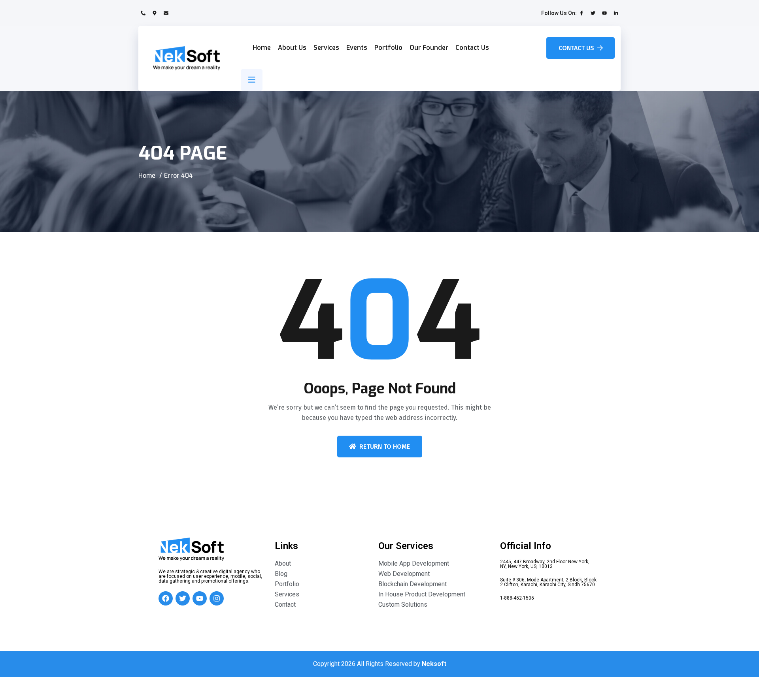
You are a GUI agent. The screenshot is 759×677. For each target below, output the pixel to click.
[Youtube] (604, 13)
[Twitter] (593, 13)
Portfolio (388, 47)
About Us (292, 47)
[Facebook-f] (581, 13)
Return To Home (384, 446)
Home (262, 47)
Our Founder (429, 47)
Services (326, 47)
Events (356, 47)
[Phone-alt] (143, 13)
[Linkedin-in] (616, 13)
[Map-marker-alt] (154, 13)
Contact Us (472, 47)
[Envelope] (166, 13)
